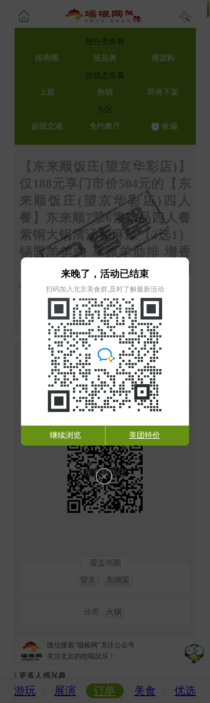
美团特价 (144, 435)
